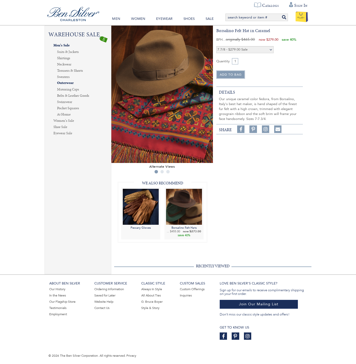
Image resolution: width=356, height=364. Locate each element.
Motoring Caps (68, 89)
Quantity (223, 61)
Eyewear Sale (62, 133)
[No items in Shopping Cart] (301, 15)
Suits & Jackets (68, 52)
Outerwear (65, 83)
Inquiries (186, 295)
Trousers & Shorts (70, 70)
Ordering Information (109, 289)
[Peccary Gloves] (141, 206)
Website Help (103, 302)
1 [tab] (156, 171)
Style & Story (150, 308)
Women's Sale (63, 121)
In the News (57, 295)
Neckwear (64, 64)
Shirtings (63, 58)
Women (138, 18)
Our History (57, 289)
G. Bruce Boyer (152, 302)
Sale (210, 18)
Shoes (189, 18)
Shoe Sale (60, 127)
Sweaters (63, 77)
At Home (64, 114)
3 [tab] (168, 171)
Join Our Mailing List (258, 304)
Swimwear (64, 102)
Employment (58, 314)
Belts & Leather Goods (73, 96)
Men (116, 18)
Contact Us (101, 308)
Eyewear (164, 18)
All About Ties (151, 295)
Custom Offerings (192, 289)
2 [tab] (162, 171)
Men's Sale (61, 45)
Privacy (131, 356)
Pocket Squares (68, 108)
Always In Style (151, 289)
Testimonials (57, 308)
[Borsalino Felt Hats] (184, 206)
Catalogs (270, 5)
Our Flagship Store (62, 302)
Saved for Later (104, 295)
